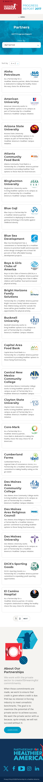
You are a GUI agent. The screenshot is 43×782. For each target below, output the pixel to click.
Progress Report (32, 7)
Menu (22, 17)
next (25, 618)
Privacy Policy (8, 779)
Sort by (5, 63)
